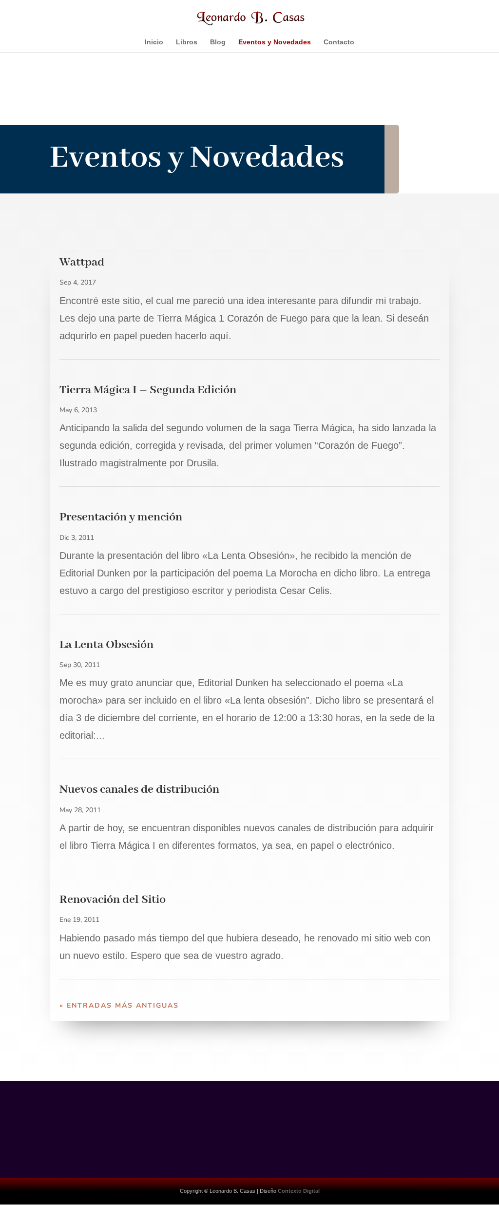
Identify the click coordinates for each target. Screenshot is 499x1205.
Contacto (339, 42)
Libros (186, 42)
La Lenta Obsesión (106, 644)
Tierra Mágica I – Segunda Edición (147, 390)
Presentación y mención (120, 517)
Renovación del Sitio (112, 899)
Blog (218, 42)
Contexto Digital (299, 1191)
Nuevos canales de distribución (139, 789)
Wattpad (81, 262)
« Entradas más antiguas (119, 1005)
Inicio (154, 42)
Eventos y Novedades (274, 42)
